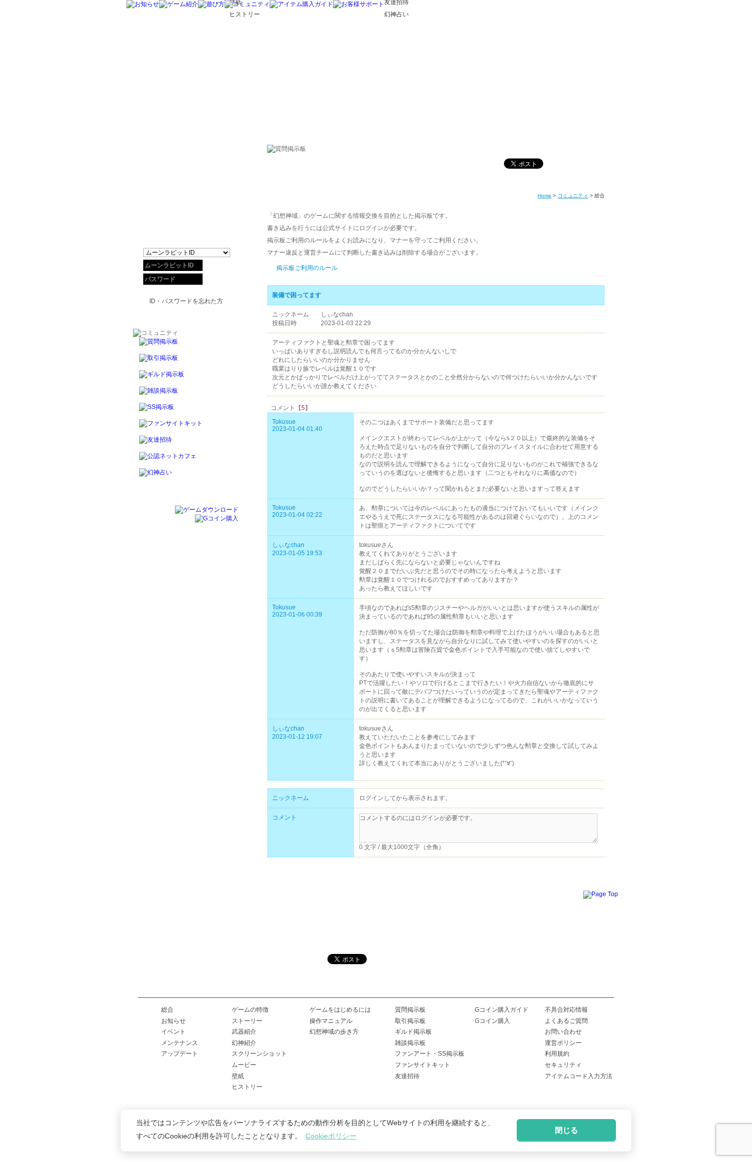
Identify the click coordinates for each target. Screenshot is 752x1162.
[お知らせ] (142, 4)
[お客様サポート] (358, 4)
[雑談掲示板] (185, 394)
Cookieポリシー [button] (331, 1136)
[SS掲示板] (185, 411)
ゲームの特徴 (250, 1009)
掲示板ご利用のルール (307, 267)
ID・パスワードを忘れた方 (186, 301)
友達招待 (407, 1076)
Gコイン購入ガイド (501, 1009)
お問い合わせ (563, 1031)
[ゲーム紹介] (178, 4)
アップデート (179, 1053)
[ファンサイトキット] (185, 427)
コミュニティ (573, 195)
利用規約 (557, 1053)
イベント (173, 1031)
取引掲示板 (410, 1020)
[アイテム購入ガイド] (301, 4)
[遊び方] (211, 4)
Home (544, 195)
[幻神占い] (185, 476)
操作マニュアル (330, 1020)
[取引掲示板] (185, 362)
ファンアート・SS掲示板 (430, 1053)
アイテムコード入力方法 (578, 1076)
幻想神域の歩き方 (334, 1031)
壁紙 (238, 1076)
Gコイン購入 (492, 1020)
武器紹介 (244, 1031)
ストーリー (247, 1020)
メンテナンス (179, 1042)
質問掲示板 (410, 1009)
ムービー (244, 1064)
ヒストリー (247, 1086)
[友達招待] (185, 444)
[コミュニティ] (247, 4)
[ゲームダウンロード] (206, 509)
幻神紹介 (244, 1042)
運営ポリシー (563, 1042)
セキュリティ (563, 1064)
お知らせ (173, 1020)
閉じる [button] (566, 1130)
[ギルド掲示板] (185, 378)
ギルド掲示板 (413, 1031)
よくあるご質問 (566, 1020)
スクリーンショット (259, 1053)
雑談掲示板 (410, 1042)
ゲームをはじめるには (340, 1009)
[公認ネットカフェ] (185, 460)
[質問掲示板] (185, 345)
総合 (167, 1009)
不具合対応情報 (566, 1009)
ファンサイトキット (422, 1064)
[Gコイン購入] (216, 518)
